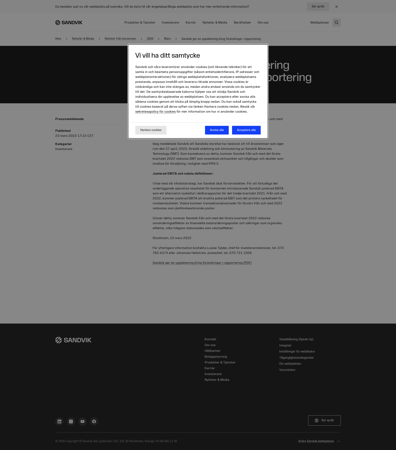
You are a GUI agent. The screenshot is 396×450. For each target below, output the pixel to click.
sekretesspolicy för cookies (155, 112)
